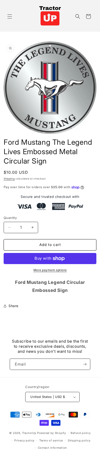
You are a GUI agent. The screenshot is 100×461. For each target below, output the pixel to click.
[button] (9, 16)
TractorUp (29, 433)
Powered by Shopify (51, 433)
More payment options (50, 270)
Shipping (9, 178)
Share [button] (13, 306)
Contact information (52, 447)
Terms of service (51, 440)
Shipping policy (79, 440)
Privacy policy (24, 440)
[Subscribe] (84, 364)
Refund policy (81, 433)
